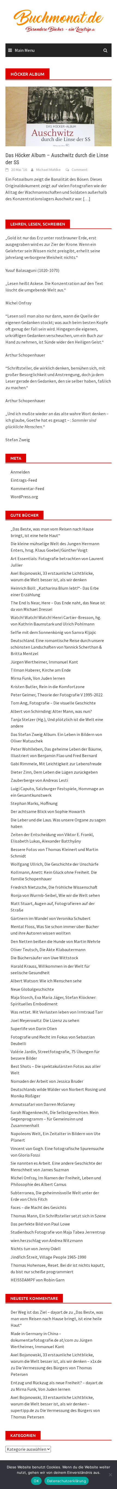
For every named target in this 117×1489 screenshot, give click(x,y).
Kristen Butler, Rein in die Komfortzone (48, 686)
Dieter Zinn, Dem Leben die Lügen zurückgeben (54, 772)
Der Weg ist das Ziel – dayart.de (39, 1312)
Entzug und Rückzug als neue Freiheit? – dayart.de (57, 1382)
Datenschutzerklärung (66, 1481)
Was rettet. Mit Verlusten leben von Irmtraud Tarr (57, 1012)
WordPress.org (24, 496)
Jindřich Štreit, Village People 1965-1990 (48, 1257)
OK (36, 1481)
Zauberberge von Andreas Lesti (39, 780)
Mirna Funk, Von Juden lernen (38, 678)
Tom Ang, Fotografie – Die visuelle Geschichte (53, 703)
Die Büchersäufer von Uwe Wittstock (44, 957)
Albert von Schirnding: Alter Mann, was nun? (51, 711)
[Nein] (110, 1474)
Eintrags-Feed (24, 480)
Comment (79, 169)
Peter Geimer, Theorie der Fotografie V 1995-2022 (57, 694)
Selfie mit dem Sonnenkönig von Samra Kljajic (53, 632)
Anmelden (20, 472)
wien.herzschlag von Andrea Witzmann (47, 1240)
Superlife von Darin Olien (34, 1028)
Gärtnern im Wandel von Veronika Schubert (51, 918)
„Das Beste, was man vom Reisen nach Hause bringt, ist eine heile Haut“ (57, 1318)
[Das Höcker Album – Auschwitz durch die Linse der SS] (58, 116)
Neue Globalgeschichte (32, 989)
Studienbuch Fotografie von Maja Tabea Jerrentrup (58, 1232)
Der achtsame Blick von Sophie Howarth (48, 811)
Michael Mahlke (48, 169)
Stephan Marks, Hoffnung (34, 803)
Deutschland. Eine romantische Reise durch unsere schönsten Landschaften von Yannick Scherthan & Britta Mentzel (57, 647)
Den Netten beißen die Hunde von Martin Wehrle (55, 941)
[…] (86, 198)
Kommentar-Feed (27, 488)
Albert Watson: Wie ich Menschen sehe (46, 980)
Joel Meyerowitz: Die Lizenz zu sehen (45, 1020)
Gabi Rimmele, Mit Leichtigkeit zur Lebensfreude (56, 763)
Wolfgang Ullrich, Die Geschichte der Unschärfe (54, 864)
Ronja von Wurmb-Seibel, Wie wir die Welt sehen (55, 895)
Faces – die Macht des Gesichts (38, 1207)
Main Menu (25, 50)
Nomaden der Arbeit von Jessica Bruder (47, 1081)
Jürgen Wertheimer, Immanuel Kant (44, 662)
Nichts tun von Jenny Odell (36, 1248)
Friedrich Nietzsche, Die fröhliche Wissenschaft (54, 887)
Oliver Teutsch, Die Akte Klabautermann (48, 949)
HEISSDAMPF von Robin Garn (37, 1279)
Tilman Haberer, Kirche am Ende (41, 670)
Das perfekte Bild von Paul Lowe (40, 1224)
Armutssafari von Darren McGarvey (43, 1104)
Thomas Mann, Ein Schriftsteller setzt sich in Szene (58, 1215)
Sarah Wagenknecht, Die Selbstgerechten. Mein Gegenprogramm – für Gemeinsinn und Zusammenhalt (54, 1119)
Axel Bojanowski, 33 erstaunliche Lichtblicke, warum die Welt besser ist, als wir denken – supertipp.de (52, 1404)
